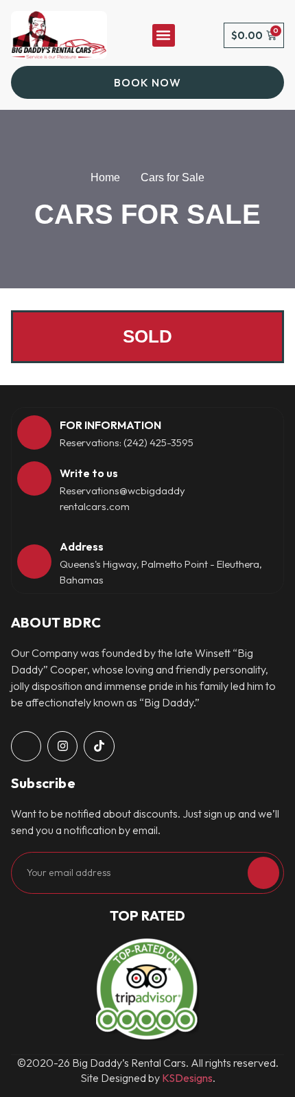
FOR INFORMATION (110, 425)
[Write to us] (34, 478)
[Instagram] (62, 746)
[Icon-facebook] (26, 746)
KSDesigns (187, 1078)
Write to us (89, 473)
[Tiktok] (99, 746)
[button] (163, 35)
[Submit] (263, 873)
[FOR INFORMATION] (34, 432)
